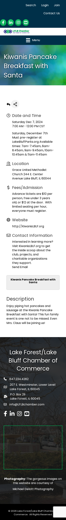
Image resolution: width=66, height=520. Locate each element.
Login (45, 5)
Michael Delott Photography (33, 489)
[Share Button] (15, 104)
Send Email (20, 267)
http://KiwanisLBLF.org (28, 226)
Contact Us (51, 13)
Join (57, 5)
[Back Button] (8, 105)
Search (31, 5)
